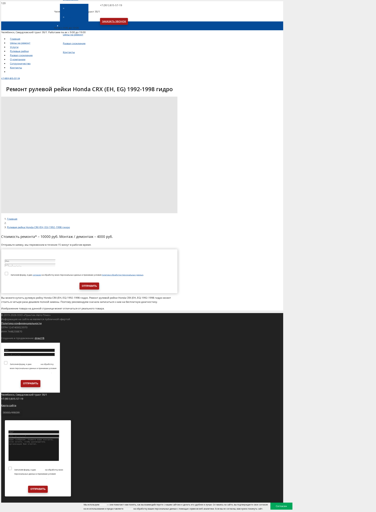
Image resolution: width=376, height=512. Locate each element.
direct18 (39, 338)
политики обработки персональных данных (122, 275)
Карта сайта (8, 405)
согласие (37, 275)
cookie (103, 504)
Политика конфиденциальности (21, 323)
